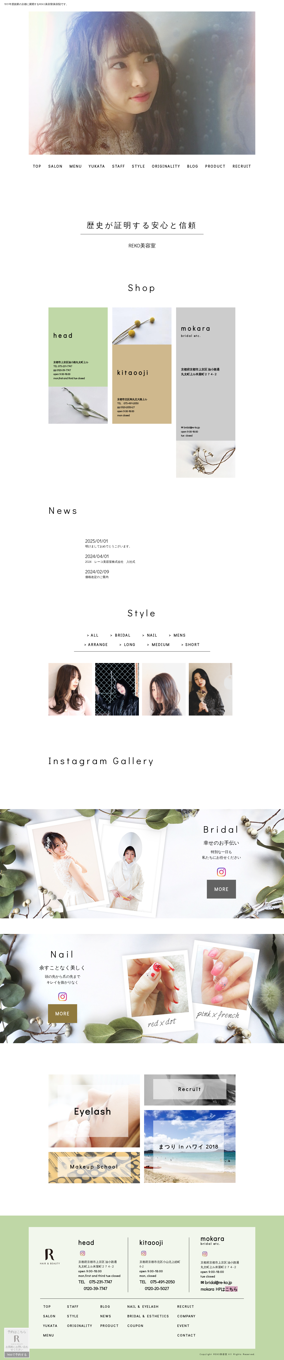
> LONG (127, 644)
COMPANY (186, 1316)
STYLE (138, 166)
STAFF (118, 166)
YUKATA (97, 166)
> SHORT (190, 644)
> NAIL (149, 635)
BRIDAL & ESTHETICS (148, 1316)
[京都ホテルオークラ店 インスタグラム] (205, 1253)
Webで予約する (17, 1354)
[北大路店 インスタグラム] (144, 1252)
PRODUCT (215, 166)
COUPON (135, 1325)
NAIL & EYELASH (143, 1306)
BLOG (192, 166)
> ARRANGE (96, 644)
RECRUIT (242, 166)
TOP (37, 166)
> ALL (93, 635)
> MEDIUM (158, 644)
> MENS (177, 635)
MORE (221, 889)
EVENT (183, 1325)
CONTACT (186, 1335)
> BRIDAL (120, 635)
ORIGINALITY (166, 166)
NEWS (105, 1316)
